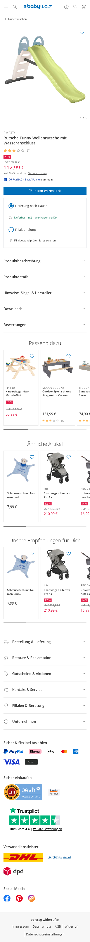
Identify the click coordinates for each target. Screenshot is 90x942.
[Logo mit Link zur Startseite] (38, 6)
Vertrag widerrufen (45, 920)
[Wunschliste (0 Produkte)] (75, 6)
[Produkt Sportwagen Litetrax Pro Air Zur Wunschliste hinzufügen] (68, 457)
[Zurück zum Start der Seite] (85, 911)
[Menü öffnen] (6, 6)
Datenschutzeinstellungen (45, 934)
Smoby (9, 132)
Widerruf (71, 926)
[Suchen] (14, 6)
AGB (58, 926)
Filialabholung (25, 229)
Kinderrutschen (17, 19)
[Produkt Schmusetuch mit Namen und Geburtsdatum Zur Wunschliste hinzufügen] (31, 457)
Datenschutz (42, 926)
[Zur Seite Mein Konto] (66, 6)
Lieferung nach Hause (31, 206)
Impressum (20, 926)
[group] (45, 69)
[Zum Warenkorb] (84, 6)
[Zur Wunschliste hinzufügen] (82, 32)
